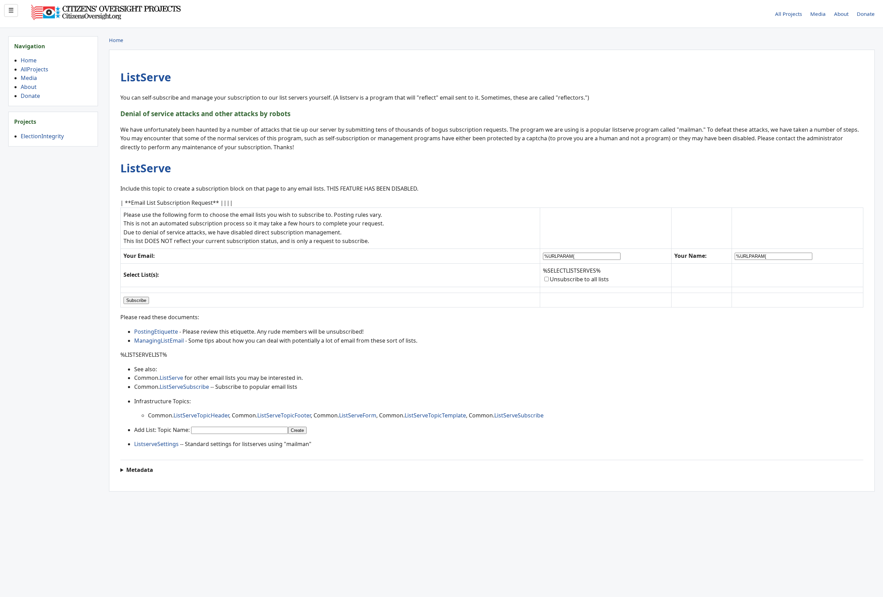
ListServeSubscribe (184, 387)
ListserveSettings (156, 444)
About (841, 13)
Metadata (139, 470)
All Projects (788, 13)
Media (818, 13)
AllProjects (34, 69)
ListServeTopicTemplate (435, 415)
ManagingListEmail (159, 340)
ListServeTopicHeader (201, 415)
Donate (866, 13)
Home (29, 60)
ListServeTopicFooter (284, 415)
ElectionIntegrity (42, 136)
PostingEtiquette (156, 331)
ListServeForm (357, 415)
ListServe (145, 77)
